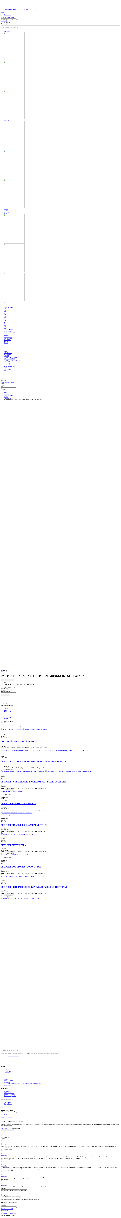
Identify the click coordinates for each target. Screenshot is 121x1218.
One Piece (6, 708)
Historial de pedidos (9, 1071)
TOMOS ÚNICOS (9, 307)
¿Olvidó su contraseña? (7, 1209)
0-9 (5, 311)
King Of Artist (7, 711)
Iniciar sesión (4, 380)
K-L (5, 317)
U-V (5, 319)
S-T (5, 314)
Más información (5, 1128)
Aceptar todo (23, 1190)
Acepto (11, 1130)
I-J (4, 313)
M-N (5, 322)
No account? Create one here (8, 1213)
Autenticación (7, 15)
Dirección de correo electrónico (9, 1202)
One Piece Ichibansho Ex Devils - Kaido (17, 741)
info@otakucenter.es (6, 1117)
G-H (5, 309)
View (2, 749)
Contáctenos (7, 1082)
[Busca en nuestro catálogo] (17, 19)
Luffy (5, 710)
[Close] (1, 347)
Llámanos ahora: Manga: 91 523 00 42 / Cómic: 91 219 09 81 (20, 9)
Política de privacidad (13, 1056)
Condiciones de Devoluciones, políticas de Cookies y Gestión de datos (22, 1083)
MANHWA (7, 210)
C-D (5, 320)
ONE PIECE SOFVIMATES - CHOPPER (18, 803)
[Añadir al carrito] (1, 879)
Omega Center (8, 1104)
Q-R (5, 310)
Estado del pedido (8, 1080)
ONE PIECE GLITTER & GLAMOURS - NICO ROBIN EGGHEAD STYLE (33, 761)
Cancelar (3, 1188)
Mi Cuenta (6, 1069)
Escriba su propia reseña (7, 680)
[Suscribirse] (17, 1050)
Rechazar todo (4, 1130)
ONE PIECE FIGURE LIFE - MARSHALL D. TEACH (24, 825)
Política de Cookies (9, 1093)
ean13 (2, 721)
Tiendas (6, 1079)
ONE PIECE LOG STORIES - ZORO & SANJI (21, 867)
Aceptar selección (14, 1190)
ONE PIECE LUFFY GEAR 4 (13, 845)
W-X (5, 323)
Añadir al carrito (5, 695)
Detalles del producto (9, 717)
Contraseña (4, 1205)
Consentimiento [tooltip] (5, 1135)
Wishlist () (3, 12)
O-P (5, 326)
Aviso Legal (7, 1091)
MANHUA (7, 212)
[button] (4, 1144)
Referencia (4, 687)
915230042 (4, 1114)
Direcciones (7, 1072)
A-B (5, 316)
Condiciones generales (10, 1096)
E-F (5, 325)
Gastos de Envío (8, 1085)
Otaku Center (7, 1102)
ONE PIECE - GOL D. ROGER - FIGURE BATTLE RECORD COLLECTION (34, 782)
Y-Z (5, 328)
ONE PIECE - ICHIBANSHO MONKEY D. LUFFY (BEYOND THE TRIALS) (34, 887)
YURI (5, 213)
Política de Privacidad (9, 1094)
